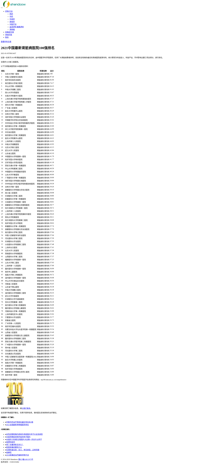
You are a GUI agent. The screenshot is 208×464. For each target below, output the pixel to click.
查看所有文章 (6, 42)
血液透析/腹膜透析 (17, 27)
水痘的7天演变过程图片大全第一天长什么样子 (24, 439)
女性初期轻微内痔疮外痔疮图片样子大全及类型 (24, 434)
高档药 (12, 22)
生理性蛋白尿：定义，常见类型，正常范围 (22, 450)
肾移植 (12, 29)
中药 (11, 16)
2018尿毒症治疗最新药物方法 (17, 455)
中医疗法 (13, 24)
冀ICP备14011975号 (25, 459)
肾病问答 (8, 35)
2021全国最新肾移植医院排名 (17, 425)
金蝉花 (8, 452)
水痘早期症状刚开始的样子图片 (18, 437)
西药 (11, 14)
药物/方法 (9, 11)
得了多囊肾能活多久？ (15, 445)
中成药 (12, 19)
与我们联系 (26, 408)
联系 (7, 37)
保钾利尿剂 (10, 442)
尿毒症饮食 (9, 32)
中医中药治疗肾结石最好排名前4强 (19, 422)
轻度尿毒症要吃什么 (14, 447)
